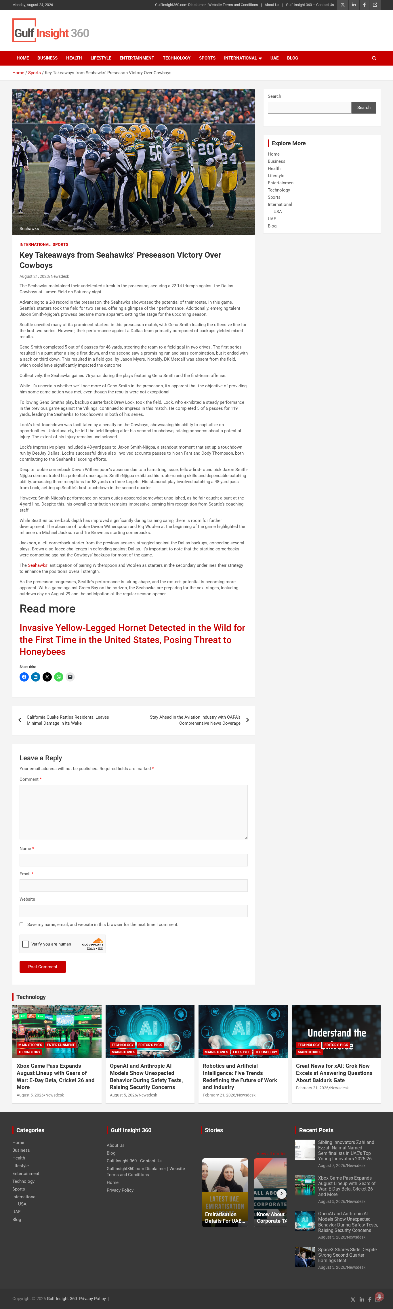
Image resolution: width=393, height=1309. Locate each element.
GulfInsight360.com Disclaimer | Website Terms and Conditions (206, 5)
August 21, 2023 (34, 276)
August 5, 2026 (30, 1095)
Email (26, 874)
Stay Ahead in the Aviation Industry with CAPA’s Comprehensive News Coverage (195, 720)
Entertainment (137, 58)
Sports (207, 58)
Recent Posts (316, 1130)
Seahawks (37, 565)
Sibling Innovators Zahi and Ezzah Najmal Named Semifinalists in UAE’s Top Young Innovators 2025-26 (346, 1151)
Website (27, 899)
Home (23, 58)
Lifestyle (101, 58)
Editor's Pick (150, 1045)
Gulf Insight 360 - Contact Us (134, 1160)
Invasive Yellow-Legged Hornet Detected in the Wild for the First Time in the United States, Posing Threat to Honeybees (132, 639)
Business (47, 58)
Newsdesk (60, 276)
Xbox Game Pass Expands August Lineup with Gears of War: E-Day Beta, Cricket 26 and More (56, 1076)
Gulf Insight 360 (62, 1298)
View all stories (272, 1153)
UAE (274, 58)
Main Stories (30, 1045)
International (240, 58)
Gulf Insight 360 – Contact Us (310, 5)
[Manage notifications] (379, 1296)
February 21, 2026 (219, 1095)
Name (27, 848)
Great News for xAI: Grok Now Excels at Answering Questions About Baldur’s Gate (334, 1073)
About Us (272, 5)
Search (274, 96)
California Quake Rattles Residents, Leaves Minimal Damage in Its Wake (68, 720)
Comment (30, 779)
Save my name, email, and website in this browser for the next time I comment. (102, 924)
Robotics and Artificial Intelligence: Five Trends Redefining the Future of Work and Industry (240, 1076)
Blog (292, 58)
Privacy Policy (120, 1190)
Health (74, 58)
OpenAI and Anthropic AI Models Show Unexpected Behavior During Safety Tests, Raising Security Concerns (146, 1076)
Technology (176, 58)
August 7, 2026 (331, 1165)
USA (278, 211)
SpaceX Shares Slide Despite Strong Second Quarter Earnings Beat (347, 1255)
